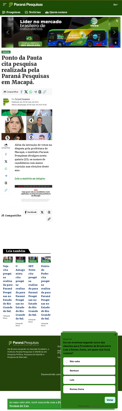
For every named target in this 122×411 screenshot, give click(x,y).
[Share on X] (26, 91)
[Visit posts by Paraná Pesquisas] (5, 102)
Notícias (6, 52)
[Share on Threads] (40, 91)
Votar (110, 399)
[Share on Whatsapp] (31, 91)
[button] (5, 4)
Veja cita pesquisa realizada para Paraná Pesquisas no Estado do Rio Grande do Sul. (7, 289)
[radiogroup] (89, 375)
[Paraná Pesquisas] (25, 4)
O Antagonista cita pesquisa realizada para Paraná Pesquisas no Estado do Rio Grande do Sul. (20, 292)
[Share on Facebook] (21, 91)
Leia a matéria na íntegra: (30, 178)
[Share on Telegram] (35, 91)
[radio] (67, 361)
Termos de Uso (19, 406)
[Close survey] (115, 334)
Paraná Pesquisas (22, 99)
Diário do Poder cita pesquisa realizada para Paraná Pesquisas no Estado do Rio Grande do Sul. (46, 292)
